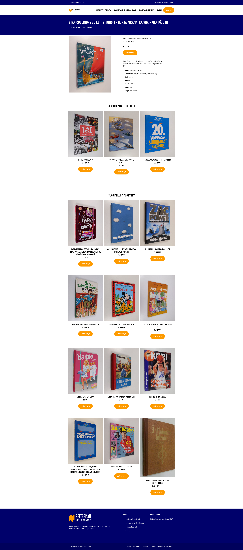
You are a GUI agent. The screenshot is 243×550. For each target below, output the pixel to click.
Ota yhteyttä (137, 546)
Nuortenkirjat (87, 27)
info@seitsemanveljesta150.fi (164, 2)
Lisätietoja (130, 53)
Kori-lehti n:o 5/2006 (157, 397)
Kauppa (168, 10)
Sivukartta (169, 546)
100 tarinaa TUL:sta (85, 160)
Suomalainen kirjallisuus (125, 10)
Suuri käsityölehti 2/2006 (121, 466)
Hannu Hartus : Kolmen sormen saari (121, 397)
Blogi (159, 10)
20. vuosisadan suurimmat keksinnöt (158, 160)
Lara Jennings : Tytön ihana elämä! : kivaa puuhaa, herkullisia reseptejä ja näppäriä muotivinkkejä (85, 252)
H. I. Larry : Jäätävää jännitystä (157, 249)
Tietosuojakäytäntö (158, 546)
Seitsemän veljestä (103, 10)
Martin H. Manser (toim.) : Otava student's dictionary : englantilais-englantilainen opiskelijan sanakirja (85, 469)
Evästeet (146, 546)
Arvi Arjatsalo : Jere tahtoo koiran (85, 324)
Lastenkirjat (75, 27)
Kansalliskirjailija (146, 10)
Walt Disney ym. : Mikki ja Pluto (121, 324)
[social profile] (83, 2)
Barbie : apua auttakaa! (85, 397)
